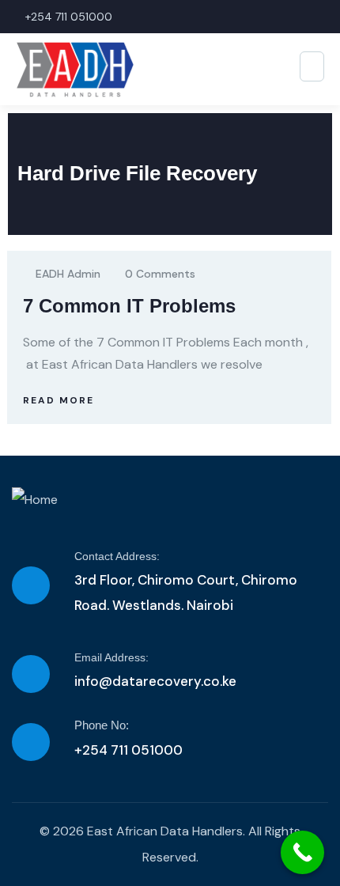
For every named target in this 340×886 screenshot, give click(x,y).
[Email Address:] (31, 674)
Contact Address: (117, 556)
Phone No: (101, 725)
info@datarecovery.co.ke (155, 681)
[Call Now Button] (302, 852)
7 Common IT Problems (129, 305)
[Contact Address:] (31, 585)
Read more (58, 400)
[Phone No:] (31, 742)
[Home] (35, 500)
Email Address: (111, 657)
